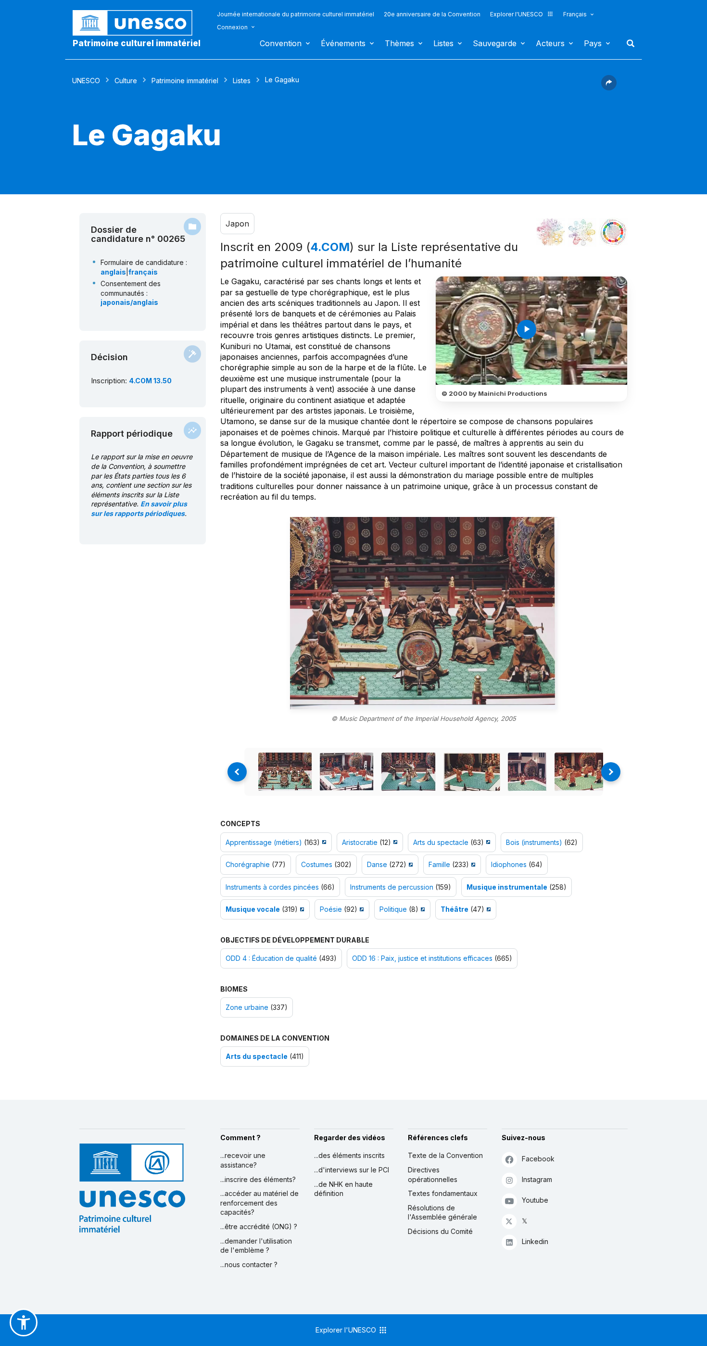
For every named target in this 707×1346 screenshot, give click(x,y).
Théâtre (454, 909)
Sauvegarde (495, 43)
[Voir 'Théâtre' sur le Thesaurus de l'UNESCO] (487, 909)
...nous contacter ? (249, 1264)
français (143, 272)
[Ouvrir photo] (423, 613)
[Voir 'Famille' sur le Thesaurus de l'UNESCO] (472, 864)
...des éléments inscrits (349, 1155)
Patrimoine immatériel (185, 80)
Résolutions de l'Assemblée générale (442, 1212)
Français (575, 14)
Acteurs (550, 43)
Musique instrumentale (507, 887)
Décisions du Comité (440, 1231)
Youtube (535, 1200)
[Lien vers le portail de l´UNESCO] (137, 23)
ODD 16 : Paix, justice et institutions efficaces (422, 958)
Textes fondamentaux (443, 1193)
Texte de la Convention (445, 1155)
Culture (125, 80)
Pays (593, 43)
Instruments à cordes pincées (272, 887)
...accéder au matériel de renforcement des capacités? (259, 1202)
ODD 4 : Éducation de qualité (271, 958)
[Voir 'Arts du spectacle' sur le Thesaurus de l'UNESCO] (487, 842)
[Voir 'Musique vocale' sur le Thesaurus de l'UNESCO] (301, 909)
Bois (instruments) (534, 842)
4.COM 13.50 (150, 381)
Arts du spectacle (440, 842)
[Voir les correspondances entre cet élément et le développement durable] (613, 232)
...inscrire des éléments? (258, 1179)
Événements (343, 43)
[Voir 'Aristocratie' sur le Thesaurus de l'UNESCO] (394, 842)
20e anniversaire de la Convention (432, 14)
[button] (609, 87)
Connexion (232, 27)
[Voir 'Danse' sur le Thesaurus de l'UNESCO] (409, 864)
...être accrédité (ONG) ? (258, 1226)
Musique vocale (253, 909)
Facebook (538, 1159)
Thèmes (399, 43)
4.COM (330, 247)
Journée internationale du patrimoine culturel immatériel (295, 14)
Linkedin (535, 1241)
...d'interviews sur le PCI (351, 1170)
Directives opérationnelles (432, 1174)
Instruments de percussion (391, 887)
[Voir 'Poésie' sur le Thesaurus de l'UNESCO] (360, 909)
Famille (439, 864)
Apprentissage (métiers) (264, 842)
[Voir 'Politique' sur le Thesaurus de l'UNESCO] (421, 909)
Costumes (316, 864)
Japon (237, 223)
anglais (113, 272)
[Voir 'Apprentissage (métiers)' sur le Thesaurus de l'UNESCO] (323, 842)
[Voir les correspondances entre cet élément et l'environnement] (582, 232)
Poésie (331, 909)
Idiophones (509, 864)
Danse (377, 864)
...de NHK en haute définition (343, 1189)
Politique (393, 909)
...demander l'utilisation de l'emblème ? (256, 1246)
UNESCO (86, 80)
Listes (443, 43)
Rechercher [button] (627, 43)
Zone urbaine (247, 1007)
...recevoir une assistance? (242, 1160)
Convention (281, 43)
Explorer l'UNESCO (516, 14)
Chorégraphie (248, 864)
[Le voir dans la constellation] (550, 232)
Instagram (537, 1179)
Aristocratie (360, 842)
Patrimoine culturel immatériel (137, 43)
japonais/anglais (129, 302)
